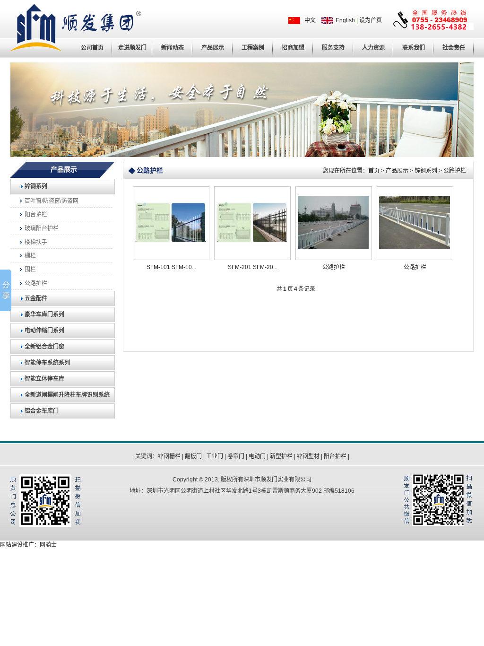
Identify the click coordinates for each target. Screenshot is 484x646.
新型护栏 (281, 456)
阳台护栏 (36, 214)
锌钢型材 (308, 456)
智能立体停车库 (44, 378)
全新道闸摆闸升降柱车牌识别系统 (67, 395)
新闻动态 (172, 47)
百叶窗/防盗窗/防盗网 (51, 201)
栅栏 (30, 256)
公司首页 (92, 47)
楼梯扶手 (36, 242)
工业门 (214, 456)
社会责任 (453, 47)
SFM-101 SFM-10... (171, 267)
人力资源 (373, 47)
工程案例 (253, 47)
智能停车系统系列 (47, 362)
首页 (374, 170)
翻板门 (193, 456)
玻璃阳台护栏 (42, 228)
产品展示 (212, 47)
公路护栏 (36, 283)
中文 (310, 20)
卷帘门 (235, 456)
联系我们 (413, 47)
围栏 (30, 269)
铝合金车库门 (42, 411)
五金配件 (36, 298)
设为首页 (370, 20)
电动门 (257, 456)
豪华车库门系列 (44, 314)
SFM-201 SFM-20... (252, 267)
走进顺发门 (132, 47)
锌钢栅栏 (169, 456)
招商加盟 (293, 47)
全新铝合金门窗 (44, 346)
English (345, 20)
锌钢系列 (36, 186)
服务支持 (333, 47)
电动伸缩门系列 (44, 330)
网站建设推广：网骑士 (28, 544)
